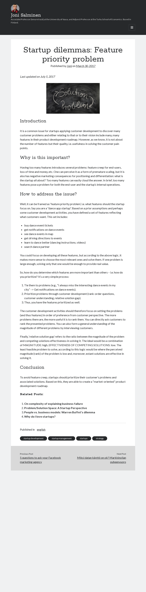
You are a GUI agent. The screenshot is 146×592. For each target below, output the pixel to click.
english (41, 429)
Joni (69, 66)
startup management (62, 438)
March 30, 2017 (85, 66)
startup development (33, 438)
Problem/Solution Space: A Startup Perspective (55, 408)
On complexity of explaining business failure (53, 403)
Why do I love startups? (40, 416)
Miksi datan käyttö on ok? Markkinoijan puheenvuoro (101, 460)
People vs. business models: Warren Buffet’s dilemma (59, 412)
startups (84, 438)
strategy (100, 438)
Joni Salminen (26, 15)
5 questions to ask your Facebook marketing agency (40, 460)
